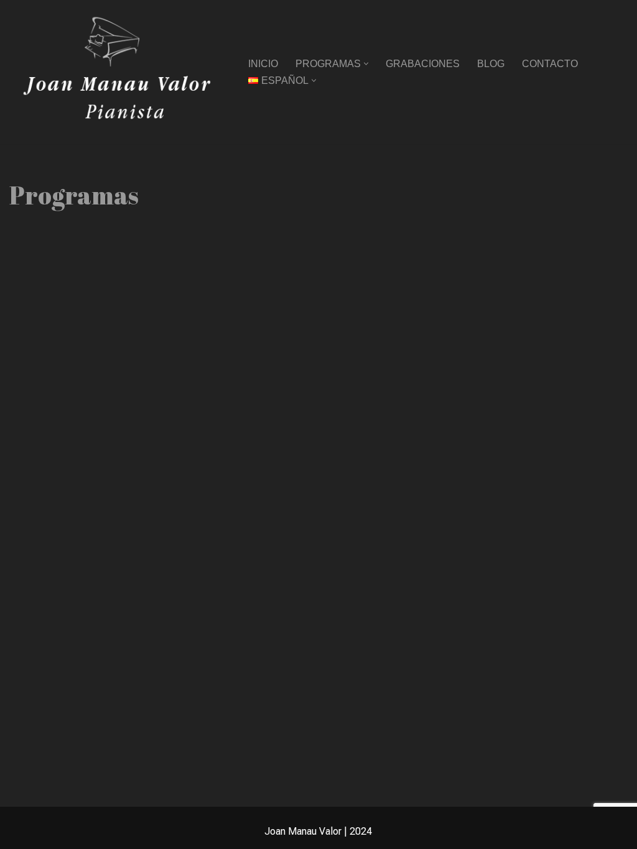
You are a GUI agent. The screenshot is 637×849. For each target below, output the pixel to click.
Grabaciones (423, 63)
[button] (366, 64)
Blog (490, 63)
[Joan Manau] (118, 72)
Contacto (550, 63)
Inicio (263, 63)
